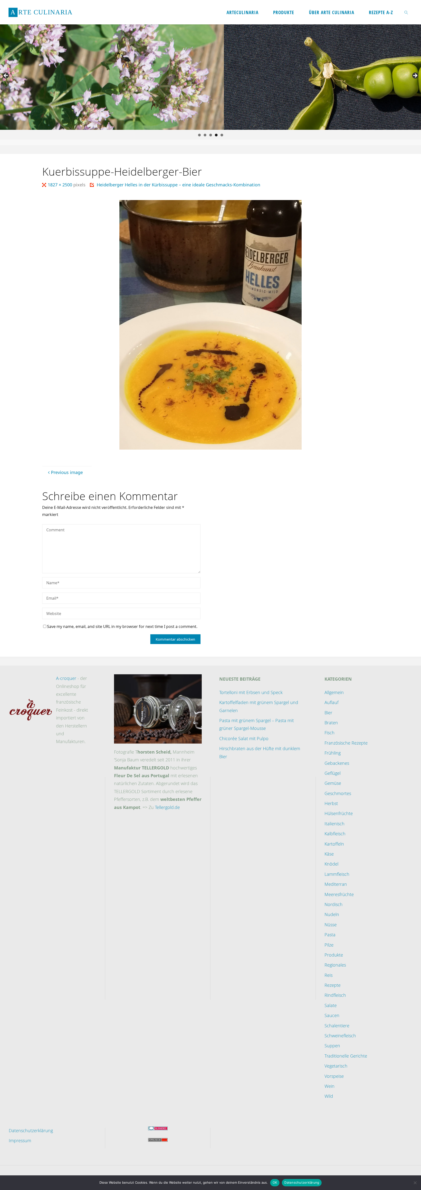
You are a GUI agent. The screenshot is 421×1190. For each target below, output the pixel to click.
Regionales (335, 965)
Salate (331, 1005)
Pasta (330, 935)
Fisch (330, 733)
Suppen (332, 1046)
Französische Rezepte (346, 743)
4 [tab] (216, 135)
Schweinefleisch (340, 1036)
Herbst (331, 803)
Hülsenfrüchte (339, 813)
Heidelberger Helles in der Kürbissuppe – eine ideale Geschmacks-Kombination (178, 185)
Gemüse (333, 783)
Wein (330, 1086)
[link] (406, 12)
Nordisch (334, 904)
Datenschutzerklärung (31, 1130)
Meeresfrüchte (339, 894)
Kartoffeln (334, 844)
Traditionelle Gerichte (346, 1056)
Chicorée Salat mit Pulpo (243, 738)
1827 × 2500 (60, 185)
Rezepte (333, 985)
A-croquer (66, 678)
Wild (329, 1096)
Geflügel (333, 773)
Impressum (20, 1140)
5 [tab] (221, 135)
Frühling (333, 753)
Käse (329, 854)
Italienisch (334, 824)
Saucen (332, 1015)
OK (275, 1182)
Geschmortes (338, 793)
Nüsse (331, 925)
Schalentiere (337, 1026)
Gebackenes (337, 763)
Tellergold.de (167, 807)
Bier (328, 713)
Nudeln (332, 914)
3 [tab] (210, 135)
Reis (329, 975)
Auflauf (331, 702)
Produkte (334, 955)
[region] (210, 77)
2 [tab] (205, 135)
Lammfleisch (337, 874)
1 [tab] (199, 135)
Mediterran (336, 884)
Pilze (329, 945)
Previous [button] (6, 76)
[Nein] (414, 1182)
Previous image (67, 472)
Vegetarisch (336, 1066)
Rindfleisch (335, 995)
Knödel (331, 864)
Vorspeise (334, 1076)
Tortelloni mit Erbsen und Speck (251, 692)
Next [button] (415, 76)
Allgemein (334, 692)
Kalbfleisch (335, 834)
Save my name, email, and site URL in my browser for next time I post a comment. (122, 626)
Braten (331, 723)
